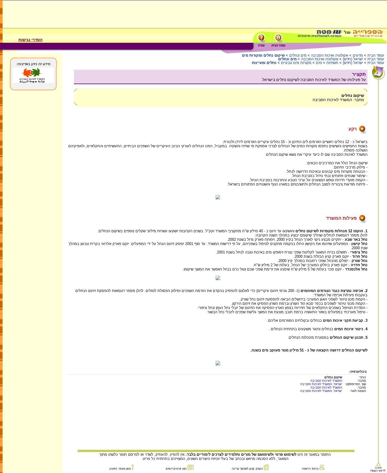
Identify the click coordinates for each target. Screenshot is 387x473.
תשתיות (332, 63)
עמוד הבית (375, 55)
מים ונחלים (297, 55)
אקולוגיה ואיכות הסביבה (329, 55)
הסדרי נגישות (30, 39)
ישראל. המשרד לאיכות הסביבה (321, 384)
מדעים (358, 55)
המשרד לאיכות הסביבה (326, 380)
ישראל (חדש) (353, 59)
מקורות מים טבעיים (296, 63)
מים (319, 63)
